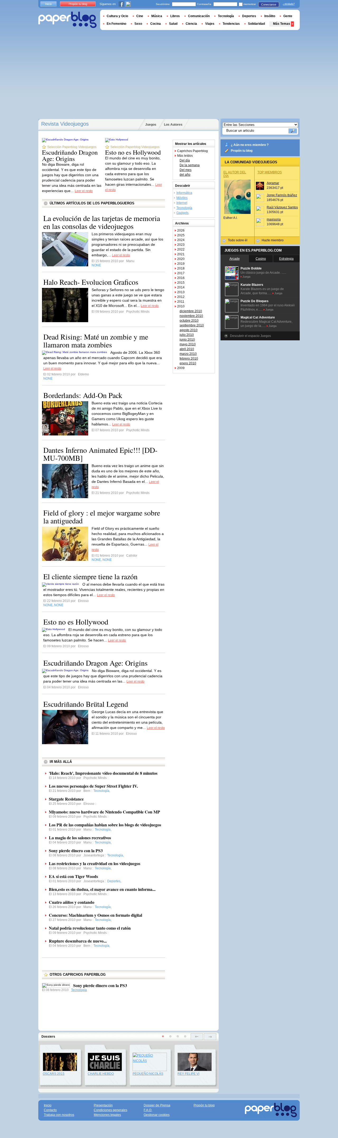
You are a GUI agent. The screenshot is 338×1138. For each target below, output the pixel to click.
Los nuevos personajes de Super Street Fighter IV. (93, 786)
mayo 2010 (188, 344)
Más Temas (281, 24)
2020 (181, 259)
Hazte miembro (273, 240)
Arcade (234, 259)
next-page (210, 1036)
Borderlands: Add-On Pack (82, 395)
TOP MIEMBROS (269, 172)
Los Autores (173, 124)
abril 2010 (187, 349)
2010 (181, 306)
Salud (173, 24)
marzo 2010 (188, 354)
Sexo (138, 24)
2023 (181, 245)
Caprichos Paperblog (192, 151)
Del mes (185, 170)
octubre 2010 (189, 320)
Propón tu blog (241, 151)
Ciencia (191, 24)
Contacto (50, 1110)
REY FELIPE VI (188, 1074)
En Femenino (116, 24)
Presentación (103, 1105)
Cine (139, 16)
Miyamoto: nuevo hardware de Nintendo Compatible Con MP (104, 812)
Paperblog (67, 20)
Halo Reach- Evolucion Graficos (90, 282)
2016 (181, 278)
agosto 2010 (189, 330)
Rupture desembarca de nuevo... (78, 941)
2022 (181, 249)
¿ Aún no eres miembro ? (250, 145)
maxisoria (274, 219)
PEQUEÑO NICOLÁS (148, 1074)
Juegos (150, 124)
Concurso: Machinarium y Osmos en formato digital (95, 915)
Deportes (249, 16)
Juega (246, 276)
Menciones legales (107, 1115)
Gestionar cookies (157, 1115)
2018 (181, 268)
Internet (181, 203)
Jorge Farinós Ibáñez (282, 195)
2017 (181, 273)
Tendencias (231, 24)
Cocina (155, 24)
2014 (181, 287)
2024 (181, 240)
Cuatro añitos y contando (71, 902)
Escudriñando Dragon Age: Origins (70, 155)
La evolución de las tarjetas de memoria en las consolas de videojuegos (101, 222)
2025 (181, 235)
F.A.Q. (148, 1110)
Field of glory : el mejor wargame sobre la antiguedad (101, 517)
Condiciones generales (110, 1110)
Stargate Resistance (66, 799)
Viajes (209, 24)
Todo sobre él (237, 240)
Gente (287, 16)
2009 (181, 368)
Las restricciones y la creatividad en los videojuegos (94, 863)
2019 (181, 264)
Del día (185, 160)
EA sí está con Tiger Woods (73, 876)
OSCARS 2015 (53, 1074)
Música (156, 16)
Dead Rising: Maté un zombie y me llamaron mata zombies (95, 341)
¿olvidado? (289, 4)
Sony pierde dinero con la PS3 (76, 850)
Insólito (269, 16)
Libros (175, 16)
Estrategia (286, 259)
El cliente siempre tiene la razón (90, 576)
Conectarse (268, 4)
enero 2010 (188, 363)
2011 (180, 301)
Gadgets (182, 213)
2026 (181, 230)
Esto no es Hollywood (133, 152)
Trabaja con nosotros (59, 1115)
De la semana (190, 165)
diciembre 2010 (191, 311)
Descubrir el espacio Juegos (250, 336)
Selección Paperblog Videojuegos (71, 147)
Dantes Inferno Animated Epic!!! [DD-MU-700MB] (100, 454)
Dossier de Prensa (157, 1105)
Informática (184, 193)
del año (185, 174)
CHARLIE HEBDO (101, 1074)
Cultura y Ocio (117, 16)
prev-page (197, 1036)
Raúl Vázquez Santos (282, 207)
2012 (181, 297)
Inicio (48, 4)
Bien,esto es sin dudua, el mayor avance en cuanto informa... (102, 889)
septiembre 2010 (192, 325)
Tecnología (79, 990)
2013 (181, 292)
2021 (181, 254)
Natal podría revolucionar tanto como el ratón (90, 928)
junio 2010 (187, 339)
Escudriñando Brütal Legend (85, 704)
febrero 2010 (189, 358)
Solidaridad (256, 24)
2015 (181, 282)
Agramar (273, 183)
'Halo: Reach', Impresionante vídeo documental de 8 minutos (103, 773)
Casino (261, 259)
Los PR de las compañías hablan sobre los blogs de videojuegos (105, 825)
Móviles (181, 198)
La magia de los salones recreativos (80, 838)
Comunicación (199, 16)
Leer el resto (84, 191)
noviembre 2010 (191, 316)
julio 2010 (187, 335)
